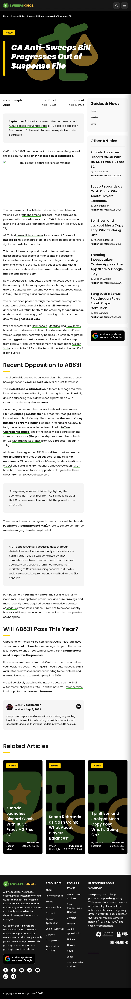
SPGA (76, 465)
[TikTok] (37, 970)
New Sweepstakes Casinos (74, 908)
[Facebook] (13, 970)
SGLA (7, 465)
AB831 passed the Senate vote (28, 126)
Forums (71, 923)
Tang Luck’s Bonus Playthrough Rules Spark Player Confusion (106, 300)
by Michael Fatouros (102, 239)
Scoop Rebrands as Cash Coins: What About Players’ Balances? (106, 193)
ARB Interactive (55, 603)
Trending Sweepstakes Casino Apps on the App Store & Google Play (107, 264)
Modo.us (11, 608)
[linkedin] (78, 706)
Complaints (52, 940)
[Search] (116, 5)
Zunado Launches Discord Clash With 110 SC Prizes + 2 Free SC (107, 159)
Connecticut (39, 326)
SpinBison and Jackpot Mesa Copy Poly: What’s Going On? (107, 227)
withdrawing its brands (26, 441)
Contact (50, 913)
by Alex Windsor (99, 313)
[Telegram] (13, 976)
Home (6, 16)
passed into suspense (29, 235)
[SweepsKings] (18, 5)
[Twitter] (5, 970)
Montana (54, 326)
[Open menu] (124, 5)
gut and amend (31, 215)
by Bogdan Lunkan (101, 278)
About (49, 890)
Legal (70, 956)
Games (71, 945)
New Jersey (73, 326)
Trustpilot (93, 951)
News (13, 16)
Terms (49, 901)
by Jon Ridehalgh (100, 205)
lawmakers (21, 675)
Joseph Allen (32, 705)
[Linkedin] (21, 970)
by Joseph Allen (99, 171)
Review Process (54, 895)
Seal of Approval (55, 928)
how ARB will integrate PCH (20, 612)
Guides (94, 117)
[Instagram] (29, 970)
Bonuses (71, 917)
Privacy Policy (53, 907)
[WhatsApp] (5, 976)
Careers (50, 934)
